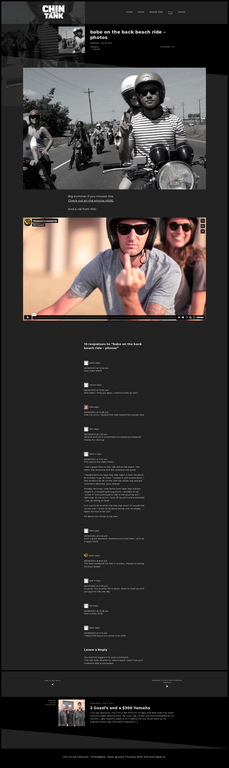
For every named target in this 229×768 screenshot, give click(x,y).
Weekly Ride (156, 12)
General (96, 49)
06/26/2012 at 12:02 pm (96, 390)
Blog (170, 12)
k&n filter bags (52, 681)
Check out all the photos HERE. (91, 200)
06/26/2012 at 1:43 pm (95, 459)
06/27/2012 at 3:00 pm (96, 586)
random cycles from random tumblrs (167, 681)
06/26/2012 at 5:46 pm (95, 536)
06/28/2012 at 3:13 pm (95, 633)
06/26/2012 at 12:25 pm (96, 412)
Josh (91, 407)
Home (129, 12)
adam (92, 363)
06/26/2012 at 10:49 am (96, 368)
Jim (91, 605)
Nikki (91, 555)
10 (173, 47)
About (141, 12)
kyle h (92, 580)
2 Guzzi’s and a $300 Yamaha (120, 708)
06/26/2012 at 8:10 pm (95, 561)
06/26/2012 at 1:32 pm (95, 434)
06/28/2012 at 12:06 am (96, 611)
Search (181, 12)
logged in (103, 657)
